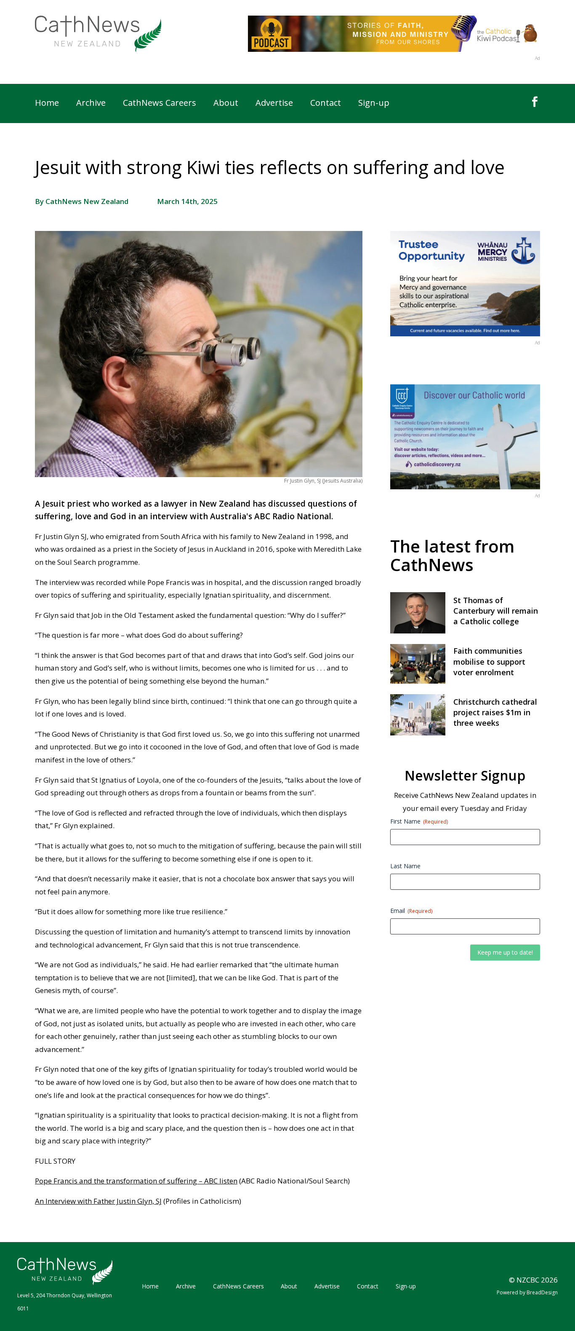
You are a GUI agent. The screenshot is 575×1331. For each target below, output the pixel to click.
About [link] (225, 104)
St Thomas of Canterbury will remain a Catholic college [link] (495, 610)
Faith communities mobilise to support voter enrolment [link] (489, 661)
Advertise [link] (274, 104)
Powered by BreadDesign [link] (527, 1292)
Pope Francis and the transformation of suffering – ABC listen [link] (136, 1181)
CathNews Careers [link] (159, 104)
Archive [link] (91, 104)
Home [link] (47, 104)
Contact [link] (325, 104)
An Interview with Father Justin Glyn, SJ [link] (98, 1201)
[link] (98, 34)
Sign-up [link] (373, 104)
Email (411, 911)
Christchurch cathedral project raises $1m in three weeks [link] (495, 712)
